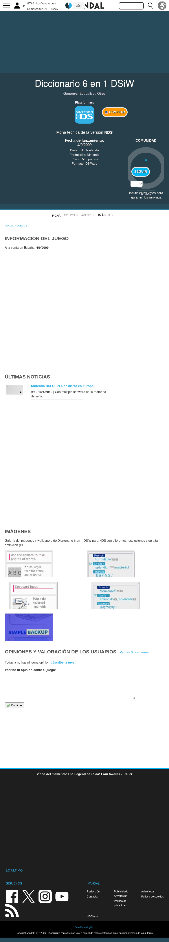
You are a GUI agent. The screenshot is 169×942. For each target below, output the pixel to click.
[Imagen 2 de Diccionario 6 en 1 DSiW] (115, 595)
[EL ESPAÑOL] (162, 5)
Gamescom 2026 (37, 9)
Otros (101, 93)
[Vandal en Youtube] (62, 896)
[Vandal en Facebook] (12, 896)
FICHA (56, 215)
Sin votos (145, 194)
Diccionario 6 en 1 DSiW (84, 82)
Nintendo (92, 150)
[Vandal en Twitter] (29, 896)
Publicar (16, 705)
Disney (54, 9)
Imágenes (106, 215)
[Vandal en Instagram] (45, 896)
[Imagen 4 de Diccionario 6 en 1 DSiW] (33, 595)
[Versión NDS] (84, 115)
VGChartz (92, 916)
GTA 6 (30, 3)
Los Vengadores (46, 3)
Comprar (116, 112)
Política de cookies (152, 896)
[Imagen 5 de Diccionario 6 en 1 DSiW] (29, 563)
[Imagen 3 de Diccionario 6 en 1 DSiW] (111, 563)
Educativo (87, 93)
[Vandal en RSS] (12, 910)
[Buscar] (150, 5)
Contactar (92, 896)
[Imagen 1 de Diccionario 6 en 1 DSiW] (29, 627)
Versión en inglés (84, 927)
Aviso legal (147, 891)
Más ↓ (79, 5)
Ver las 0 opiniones (134, 651)
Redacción (93, 891)
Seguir (140, 171)
